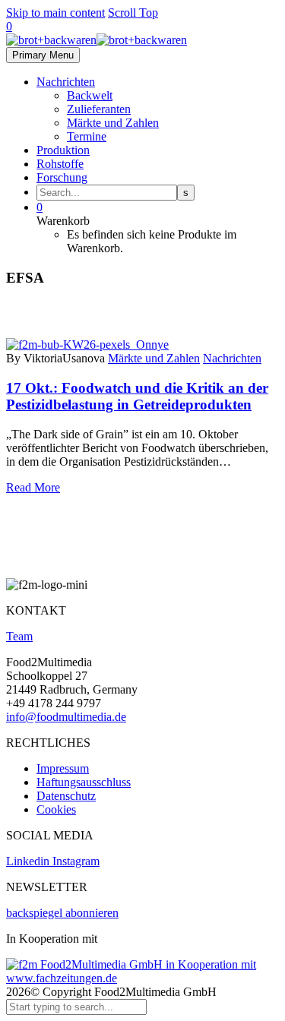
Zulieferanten (99, 109)
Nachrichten (65, 81)
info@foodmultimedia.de (66, 716)
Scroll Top (133, 12)
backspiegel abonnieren (62, 912)
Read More (33, 487)
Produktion (63, 150)
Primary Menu (43, 55)
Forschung (61, 177)
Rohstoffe (60, 163)
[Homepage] (96, 39)
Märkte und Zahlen (113, 122)
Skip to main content (55, 12)
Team (19, 636)
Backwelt (89, 95)
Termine (86, 136)
